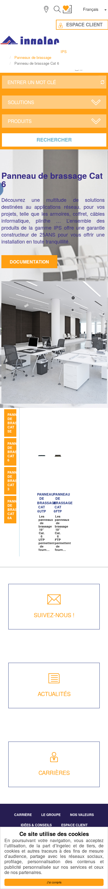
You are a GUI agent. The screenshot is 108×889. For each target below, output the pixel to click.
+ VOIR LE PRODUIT (41, 476)
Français (90, 9)
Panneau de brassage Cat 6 (17, 452)
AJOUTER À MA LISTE (43, 456)
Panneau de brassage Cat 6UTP (46, 503)
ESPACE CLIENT (74, 824)
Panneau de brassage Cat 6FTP (63, 503)
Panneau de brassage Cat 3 (17, 480)
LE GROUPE (51, 814)
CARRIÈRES (54, 773)
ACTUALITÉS (54, 694)
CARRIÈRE (23, 814)
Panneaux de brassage (32, 57)
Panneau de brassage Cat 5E (17, 423)
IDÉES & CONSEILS (36, 824)
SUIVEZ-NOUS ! (54, 615)
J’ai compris (54, 882)
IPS (64, 51)
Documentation (29, 261)
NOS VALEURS (82, 814)
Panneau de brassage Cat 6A (17, 509)
